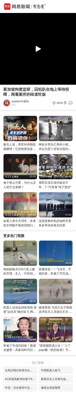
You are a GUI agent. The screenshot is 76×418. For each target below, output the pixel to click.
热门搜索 (38, 362)
